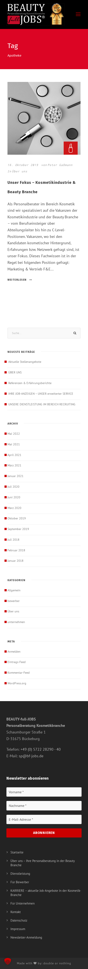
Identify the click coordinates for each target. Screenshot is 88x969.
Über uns (19, 171)
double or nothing (57, 963)
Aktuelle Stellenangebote (24, 362)
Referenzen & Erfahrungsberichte (29, 383)
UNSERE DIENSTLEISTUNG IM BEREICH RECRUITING (41, 404)
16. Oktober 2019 (22, 165)
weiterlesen (17, 279)
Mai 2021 (13, 444)
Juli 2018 (13, 540)
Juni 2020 (13, 497)
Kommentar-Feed (18, 673)
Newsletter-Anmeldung (26, 937)
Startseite (16, 852)
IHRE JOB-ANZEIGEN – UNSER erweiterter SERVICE (40, 394)
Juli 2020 (13, 487)
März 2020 (14, 508)
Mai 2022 (13, 434)
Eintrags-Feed (16, 662)
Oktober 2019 (16, 518)
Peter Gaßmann (60, 165)
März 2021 (14, 465)
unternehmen (16, 622)
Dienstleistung (20, 874)
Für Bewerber (19, 882)
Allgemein (14, 590)
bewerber (13, 601)
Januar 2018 (15, 561)
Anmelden (14, 651)
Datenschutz (18, 920)
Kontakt (15, 912)
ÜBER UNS (15, 372)
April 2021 (14, 455)
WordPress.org (16, 683)
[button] (7, 961)
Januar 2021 (15, 476)
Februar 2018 (16, 550)
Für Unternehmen (22, 903)
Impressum (17, 929)
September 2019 (18, 529)
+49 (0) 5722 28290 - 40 (41, 749)
